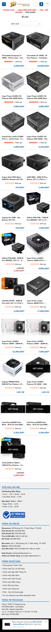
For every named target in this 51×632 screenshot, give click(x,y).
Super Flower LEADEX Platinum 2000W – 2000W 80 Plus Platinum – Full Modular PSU (12, 342)
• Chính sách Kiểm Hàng (11, 582)
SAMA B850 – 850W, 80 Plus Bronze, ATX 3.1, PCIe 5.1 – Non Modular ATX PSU (37, 178)
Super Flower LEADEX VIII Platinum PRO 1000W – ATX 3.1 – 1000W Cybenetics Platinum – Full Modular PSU (37, 138)
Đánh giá (18, 183)
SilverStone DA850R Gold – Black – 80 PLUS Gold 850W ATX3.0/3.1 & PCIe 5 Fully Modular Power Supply (37, 423)
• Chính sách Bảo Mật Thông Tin (14, 572)
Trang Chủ (8, 10)
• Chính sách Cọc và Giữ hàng (13, 568)
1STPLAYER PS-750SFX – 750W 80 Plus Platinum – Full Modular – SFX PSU (12, 464)
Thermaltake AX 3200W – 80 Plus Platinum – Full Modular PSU (37, 57)
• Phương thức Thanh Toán (12, 565)
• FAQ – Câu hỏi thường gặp (12, 592)
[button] (4, 4)
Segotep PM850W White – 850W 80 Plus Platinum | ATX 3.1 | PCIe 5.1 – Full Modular (12, 383)
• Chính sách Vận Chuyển (11, 578)
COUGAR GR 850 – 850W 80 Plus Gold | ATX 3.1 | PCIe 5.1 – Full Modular (13, 302)
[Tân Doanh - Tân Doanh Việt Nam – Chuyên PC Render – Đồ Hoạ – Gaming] (20, 4)
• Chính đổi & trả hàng (10, 585)
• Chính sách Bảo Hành (10, 575)
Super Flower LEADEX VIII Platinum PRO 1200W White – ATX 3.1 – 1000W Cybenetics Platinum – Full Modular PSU (12, 97)
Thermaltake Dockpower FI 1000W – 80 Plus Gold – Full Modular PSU (12, 57)
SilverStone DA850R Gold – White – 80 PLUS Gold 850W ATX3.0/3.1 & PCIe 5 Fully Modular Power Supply (12, 423)
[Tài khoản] (41, 4)
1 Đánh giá (18, 62)
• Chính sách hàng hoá (10, 589)
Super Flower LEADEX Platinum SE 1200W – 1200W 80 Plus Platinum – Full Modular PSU (37, 383)
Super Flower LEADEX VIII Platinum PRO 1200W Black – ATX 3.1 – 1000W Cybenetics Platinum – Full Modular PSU (37, 97)
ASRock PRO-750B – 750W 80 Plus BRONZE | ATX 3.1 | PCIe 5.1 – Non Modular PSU (38, 219)
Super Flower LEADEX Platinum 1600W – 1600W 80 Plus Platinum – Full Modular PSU (37, 342)
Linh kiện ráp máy (27, 10)
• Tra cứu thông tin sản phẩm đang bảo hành (18, 595)
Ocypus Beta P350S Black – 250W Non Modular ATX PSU (12, 178)
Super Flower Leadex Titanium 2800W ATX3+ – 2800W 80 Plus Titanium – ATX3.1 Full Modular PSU (36, 302)
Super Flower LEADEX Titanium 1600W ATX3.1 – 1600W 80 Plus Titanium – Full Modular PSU (36, 259)
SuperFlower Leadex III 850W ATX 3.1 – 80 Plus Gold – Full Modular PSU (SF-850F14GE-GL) (12, 138)
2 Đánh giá (18, 102)
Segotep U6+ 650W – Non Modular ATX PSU (11, 219)
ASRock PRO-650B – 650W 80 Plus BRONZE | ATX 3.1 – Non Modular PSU (13, 259)
